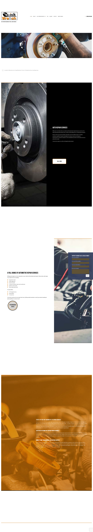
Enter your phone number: (76, 261)
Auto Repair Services (41, 16)
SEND (87, 275)
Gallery (50, 16)
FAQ (47, 16)
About (34, 16)
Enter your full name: (75, 257)
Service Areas (60, 16)
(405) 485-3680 (89, 16)
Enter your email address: (76, 264)
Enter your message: (75, 268)
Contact (55, 16)
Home (31, 16)
